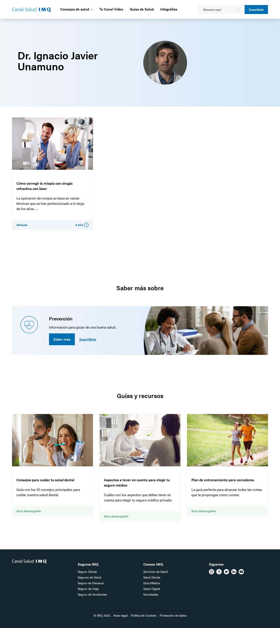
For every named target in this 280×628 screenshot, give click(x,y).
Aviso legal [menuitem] (120, 615)
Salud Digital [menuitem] (151, 588)
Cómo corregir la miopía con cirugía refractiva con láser (44, 186)
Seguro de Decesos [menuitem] (91, 583)
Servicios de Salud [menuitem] (155, 571)
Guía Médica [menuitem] (151, 583)
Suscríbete (256, 9)
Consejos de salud (74, 9)
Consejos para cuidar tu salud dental (45, 479)
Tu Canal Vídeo (111, 9)
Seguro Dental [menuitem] (87, 571)
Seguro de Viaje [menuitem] (88, 588)
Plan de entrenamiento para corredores (222, 479)
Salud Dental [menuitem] (151, 577)
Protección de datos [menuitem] (173, 615)
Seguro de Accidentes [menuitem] (92, 594)
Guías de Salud (142, 9)
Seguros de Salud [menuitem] (89, 577)
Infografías (168, 9)
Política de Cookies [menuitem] (143, 615)
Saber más (61, 339)
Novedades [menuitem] (150, 594)
